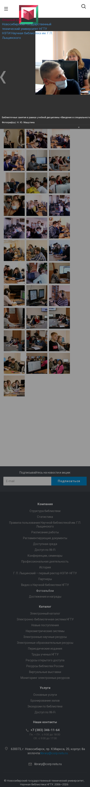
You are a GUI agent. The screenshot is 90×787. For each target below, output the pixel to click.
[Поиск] (83, 7)
